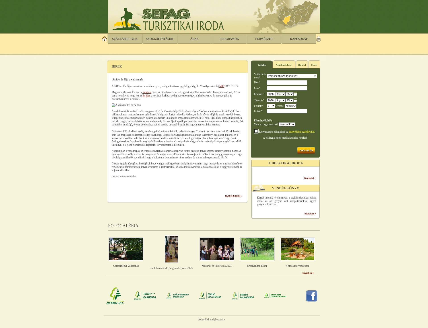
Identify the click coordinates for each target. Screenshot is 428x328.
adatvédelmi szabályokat (301, 131)
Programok (229, 39)
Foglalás (262, 65)
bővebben (309, 213)
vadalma (146, 92)
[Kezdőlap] (104, 40)
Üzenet (314, 65)
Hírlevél (302, 65)
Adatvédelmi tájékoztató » (211, 319)
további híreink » (233, 196)
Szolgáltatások (159, 39)
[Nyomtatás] (318, 40)
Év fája (146, 95)
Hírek (117, 66)
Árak (194, 39)
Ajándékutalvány (284, 65)
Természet (264, 39)
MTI (221, 86)
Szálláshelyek (125, 39)
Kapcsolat (299, 39)
